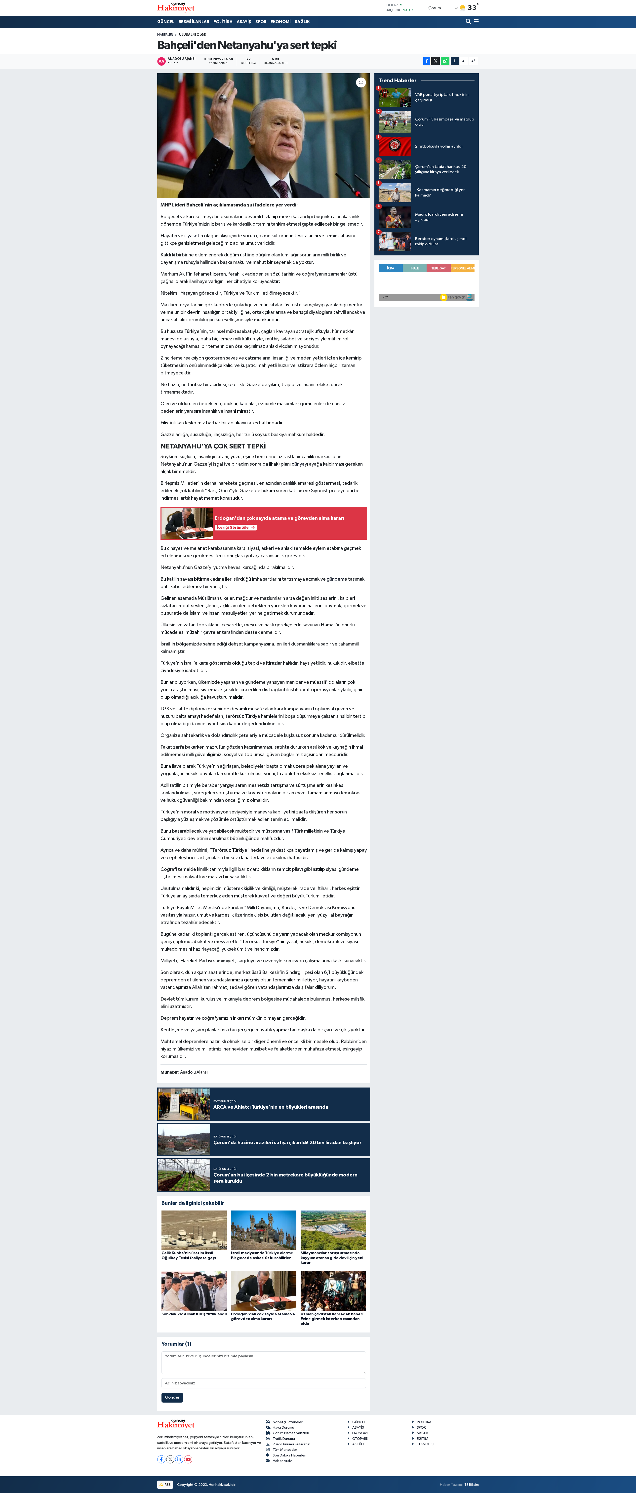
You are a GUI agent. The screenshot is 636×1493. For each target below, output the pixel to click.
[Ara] (469, 22)
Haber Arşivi (282, 1461)
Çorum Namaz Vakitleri (291, 1433)
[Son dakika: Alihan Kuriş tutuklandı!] (194, 1291)
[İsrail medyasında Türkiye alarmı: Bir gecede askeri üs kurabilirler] (263, 1230)
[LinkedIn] (179, 1459)
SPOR (260, 22)
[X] (170, 1459)
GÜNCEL (165, 22)
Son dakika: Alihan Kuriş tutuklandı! (194, 1314)
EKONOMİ (281, 22)
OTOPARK (360, 1439)
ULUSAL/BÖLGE (192, 35)
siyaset (191, 235)
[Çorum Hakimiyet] (176, 7)
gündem (335, 579)
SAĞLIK (302, 22)
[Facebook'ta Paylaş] (426, 61)
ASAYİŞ (244, 22)
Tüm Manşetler (285, 1450)
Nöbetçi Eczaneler (288, 1422)
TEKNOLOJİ (425, 1444)
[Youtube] (188, 1459)
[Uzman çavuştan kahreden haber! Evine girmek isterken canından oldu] (333, 1291)
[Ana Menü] (475, 22)
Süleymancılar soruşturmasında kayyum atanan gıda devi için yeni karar (332, 1257)
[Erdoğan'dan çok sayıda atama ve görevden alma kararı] (263, 1291)
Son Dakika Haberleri (289, 1455)
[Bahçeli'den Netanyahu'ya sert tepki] (263, 135)
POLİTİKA (223, 22)
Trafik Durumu (284, 1439)
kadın (245, 403)
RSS (167, 1485)
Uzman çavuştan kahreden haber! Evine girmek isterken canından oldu (332, 1319)
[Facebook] (161, 1459)
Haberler (165, 35)
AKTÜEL (358, 1444)
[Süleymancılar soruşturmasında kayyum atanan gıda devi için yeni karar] (333, 1230)
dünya (298, 464)
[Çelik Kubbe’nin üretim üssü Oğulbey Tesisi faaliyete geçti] (194, 1230)
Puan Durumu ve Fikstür (291, 1444)
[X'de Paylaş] (435, 61)
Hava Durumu (283, 1427)
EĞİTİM (422, 1439)
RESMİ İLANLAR (194, 22)
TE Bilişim (471, 1485)
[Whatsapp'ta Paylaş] (445, 61)
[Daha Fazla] (455, 61)
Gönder (172, 1397)
